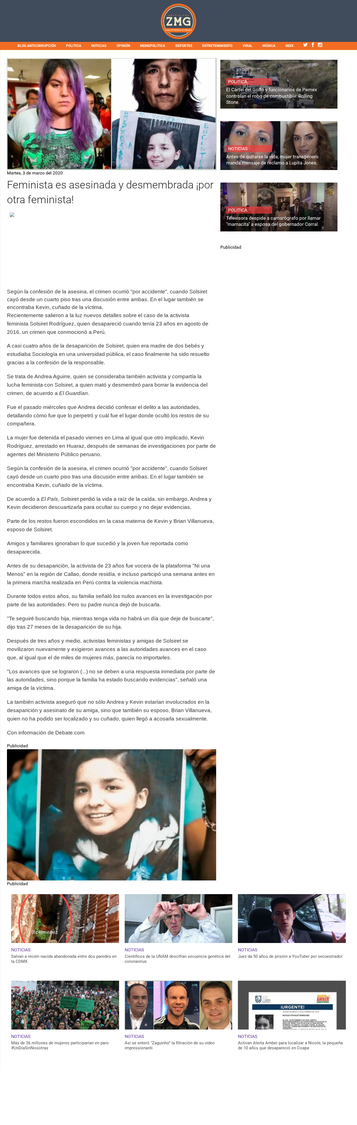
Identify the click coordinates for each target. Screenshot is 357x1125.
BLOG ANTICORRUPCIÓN (37, 46)
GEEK (289, 46)
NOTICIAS (98, 46)
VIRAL (247, 46)
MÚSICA (268, 46)
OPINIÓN (123, 46)
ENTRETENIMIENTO (217, 46)
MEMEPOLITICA (152, 46)
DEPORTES (183, 46)
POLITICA (73, 46)
